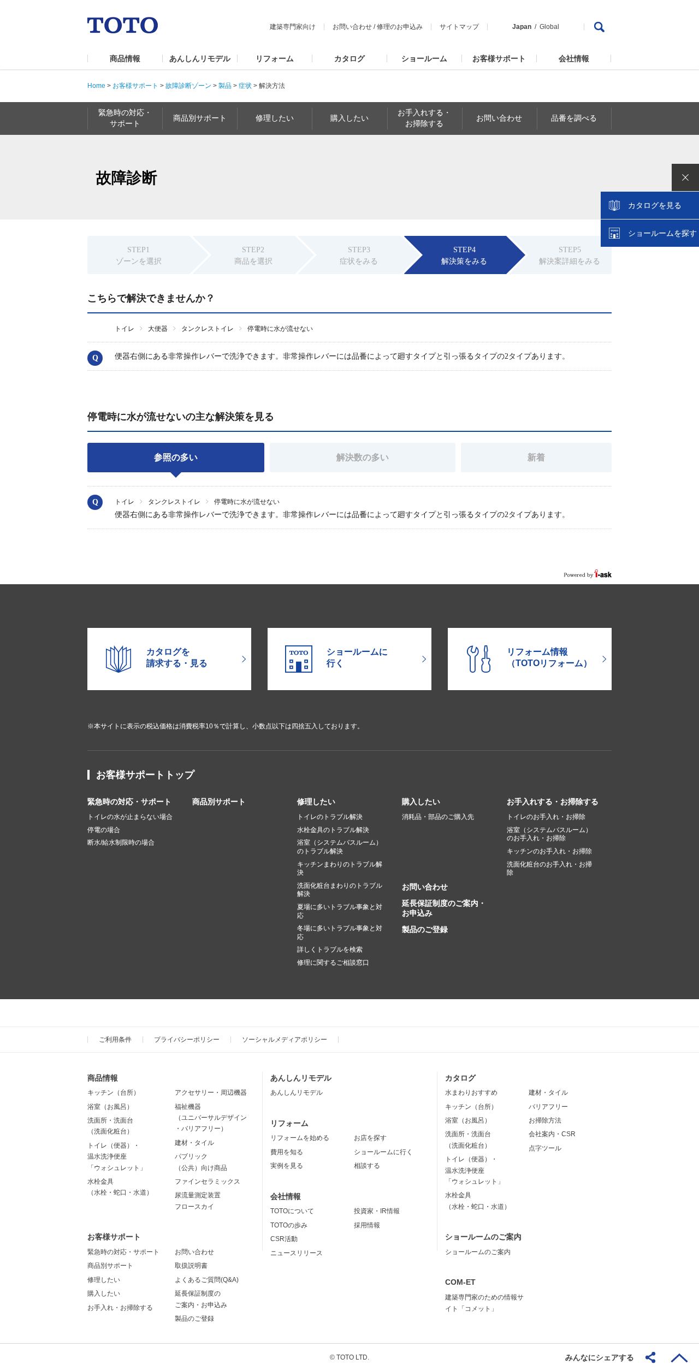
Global (549, 27)
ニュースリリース (296, 1253)
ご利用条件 (115, 1039)
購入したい (421, 801)
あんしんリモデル (199, 58)
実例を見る (286, 1166)
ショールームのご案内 (483, 1236)
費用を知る (286, 1152)
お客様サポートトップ (145, 774)
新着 (536, 457)
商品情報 (125, 58)
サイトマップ (459, 27)
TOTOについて (292, 1211)
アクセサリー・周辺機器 (211, 1092)
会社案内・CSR (552, 1134)
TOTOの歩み (288, 1225)
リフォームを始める (299, 1138)
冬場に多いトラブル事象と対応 (339, 932)
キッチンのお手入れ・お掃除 (549, 851)
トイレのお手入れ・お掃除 (546, 817)
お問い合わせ (352, 27)
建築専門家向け (293, 27)
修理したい (316, 801)
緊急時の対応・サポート (129, 801)
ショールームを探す (662, 233)
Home (96, 86)
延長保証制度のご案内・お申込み (444, 908)
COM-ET (460, 1282)
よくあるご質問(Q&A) (207, 1280)
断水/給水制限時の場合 (121, 842)
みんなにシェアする (599, 1357)
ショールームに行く (383, 1152)
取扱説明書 (191, 1265)
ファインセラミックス (207, 1181)
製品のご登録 (425, 929)
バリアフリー (548, 1107)
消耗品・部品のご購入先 (438, 817)
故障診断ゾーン (188, 86)
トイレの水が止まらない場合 (130, 817)
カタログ (349, 58)
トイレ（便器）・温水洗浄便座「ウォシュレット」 (116, 1157)
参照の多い (176, 457)
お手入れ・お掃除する (120, 1307)
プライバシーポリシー (187, 1039)
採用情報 (367, 1225)
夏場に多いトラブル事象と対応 (339, 911)
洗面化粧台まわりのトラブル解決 (339, 890)
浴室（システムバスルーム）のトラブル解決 (339, 847)
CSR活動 (284, 1239)
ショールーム (424, 58)
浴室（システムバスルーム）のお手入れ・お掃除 (549, 834)
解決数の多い (362, 457)
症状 (245, 86)
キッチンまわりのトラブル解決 (339, 868)
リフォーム (275, 58)
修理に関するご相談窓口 (333, 962)
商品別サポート (219, 801)
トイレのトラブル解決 (330, 817)
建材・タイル (194, 1143)
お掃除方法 (545, 1120)
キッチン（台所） (113, 1092)
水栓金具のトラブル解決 (333, 830)
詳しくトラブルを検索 (330, 949)
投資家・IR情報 (377, 1211)
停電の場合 (103, 830)
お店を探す (370, 1138)
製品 (225, 86)
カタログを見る (655, 205)
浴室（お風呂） (110, 1107)
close (685, 177)
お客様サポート (499, 58)
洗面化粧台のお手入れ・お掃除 (549, 868)
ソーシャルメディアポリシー (284, 1039)
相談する (367, 1166)
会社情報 (574, 58)
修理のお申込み (400, 27)
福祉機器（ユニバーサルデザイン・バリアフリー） (211, 1118)
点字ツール (545, 1148)
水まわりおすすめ (471, 1092)
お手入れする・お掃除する (553, 801)
